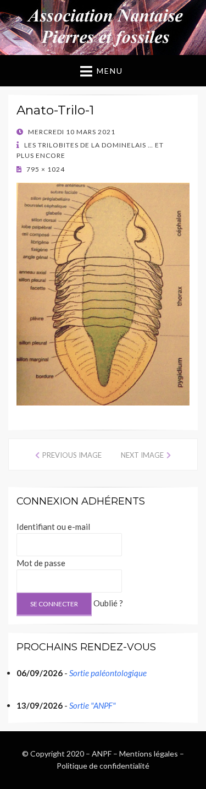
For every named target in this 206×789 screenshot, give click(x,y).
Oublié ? (108, 603)
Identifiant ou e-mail (53, 527)
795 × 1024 (45, 169)
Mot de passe (40, 563)
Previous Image (72, 455)
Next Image (142, 455)
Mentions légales (148, 753)
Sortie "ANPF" (92, 705)
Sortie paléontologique (108, 673)
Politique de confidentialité (103, 765)
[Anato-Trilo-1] (103, 293)
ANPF (102, 753)
